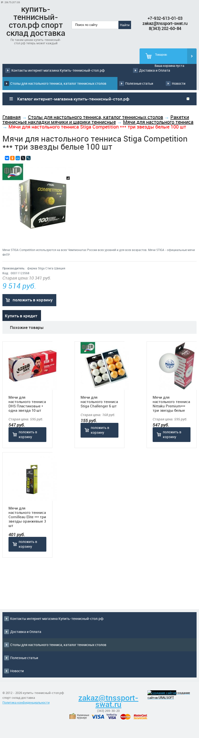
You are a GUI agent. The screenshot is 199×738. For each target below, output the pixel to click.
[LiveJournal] (28, 158)
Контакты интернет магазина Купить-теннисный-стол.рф (58, 70)
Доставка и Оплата (154, 70)
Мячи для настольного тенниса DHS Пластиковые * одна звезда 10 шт (27, 403)
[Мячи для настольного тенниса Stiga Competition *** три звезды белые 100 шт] (37, 232)
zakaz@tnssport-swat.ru (164, 23)
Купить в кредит (21, 316)
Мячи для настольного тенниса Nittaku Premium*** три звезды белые (171, 403)
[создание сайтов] (162, 693)
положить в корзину (33, 300)
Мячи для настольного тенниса (158, 122)
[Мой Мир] (18, 158)
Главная (11, 117)
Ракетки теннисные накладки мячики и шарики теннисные (95, 119)
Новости (178, 83)
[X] (23, 158)
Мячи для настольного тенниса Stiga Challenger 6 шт (99, 401)
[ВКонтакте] (7, 158)
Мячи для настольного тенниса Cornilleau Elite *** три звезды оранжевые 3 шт (27, 517)
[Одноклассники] (12, 158)
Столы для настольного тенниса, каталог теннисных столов (58, 83)
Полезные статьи (139, 83)
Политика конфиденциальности (26, 702)
